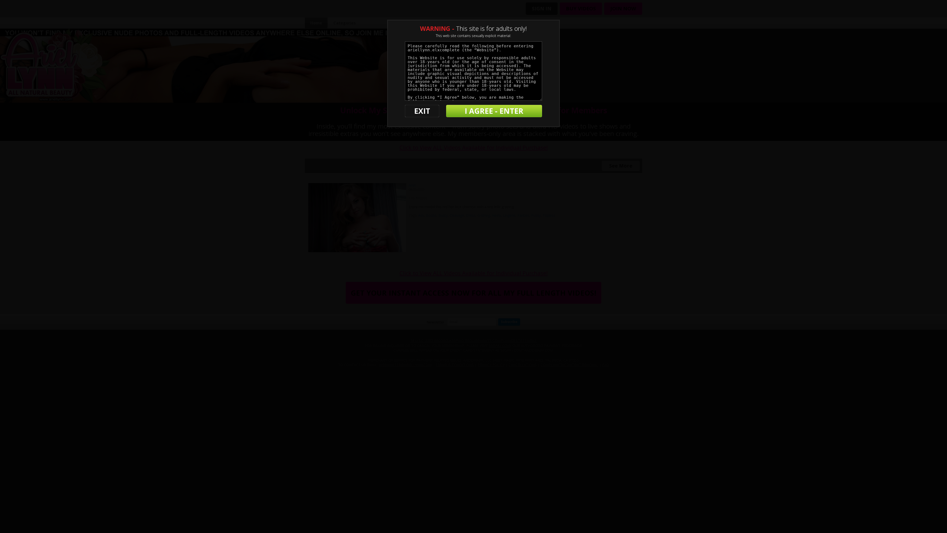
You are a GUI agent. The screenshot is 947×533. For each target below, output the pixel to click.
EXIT (422, 111)
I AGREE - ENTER (494, 111)
